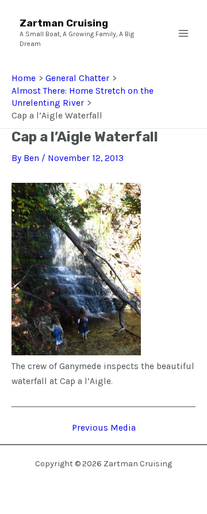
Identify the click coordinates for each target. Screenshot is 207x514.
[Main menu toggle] (183, 33)
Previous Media (104, 428)
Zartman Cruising (64, 23)
